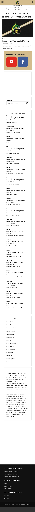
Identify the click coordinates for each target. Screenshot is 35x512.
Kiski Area (23, 394)
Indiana (16, 394)
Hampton (22, 392)
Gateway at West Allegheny (14, 173)
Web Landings (26, 504)
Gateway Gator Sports (10, 474)
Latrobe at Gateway (12, 194)
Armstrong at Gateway (13, 215)
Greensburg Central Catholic (16, 390)
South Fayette (16, 410)
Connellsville (11, 384)
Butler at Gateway (19, 7)
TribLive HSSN (8, 486)
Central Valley (18, 379)
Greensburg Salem (12, 392)
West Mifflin (21, 414)
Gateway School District (11, 471)
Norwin (17, 402)
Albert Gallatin (11, 373)
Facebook (6, 498)
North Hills (10, 402)
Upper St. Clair (11, 414)
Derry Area (10, 386)
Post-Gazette (7, 488)
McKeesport (15, 398)
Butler (17, 377)
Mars (8, 398)
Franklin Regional (20, 388)
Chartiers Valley (11, 381)
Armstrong (10, 375)
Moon (21, 398)
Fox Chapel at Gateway (13, 246)
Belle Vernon (19, 375)
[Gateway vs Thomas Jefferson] (17, 28)
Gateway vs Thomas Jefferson (15, 41)
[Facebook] (23, 62)
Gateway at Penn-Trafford (14, 277)
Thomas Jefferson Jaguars (16, 17)
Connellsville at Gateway (13, 204)
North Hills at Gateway (13, 184)
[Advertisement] (17, 83)
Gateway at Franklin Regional (15, 235)
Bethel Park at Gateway (13, 132)
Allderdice (21, 373)
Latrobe (9, 396)
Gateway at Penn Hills (12, 143)
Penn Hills (17, 406)
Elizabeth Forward (21, 386)
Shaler (8, 410)
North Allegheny (18, 400)
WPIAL (6, 483)
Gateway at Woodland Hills (14, 308)
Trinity (15, 412)
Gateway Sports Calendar (11, 476)
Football (4, 38)
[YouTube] (11, 62)
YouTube (6, 495)
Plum (15, 408)
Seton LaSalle (22, 408)
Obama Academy (18, 404)
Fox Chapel (10, 388)
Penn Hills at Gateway (12, 225)
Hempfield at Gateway (13, 153)
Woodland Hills (11, 416)
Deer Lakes (20, 384)
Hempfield (9, 394)
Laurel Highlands (18, 396)
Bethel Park (10, 377)
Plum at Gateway (11, 287)
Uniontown (21, 412)
